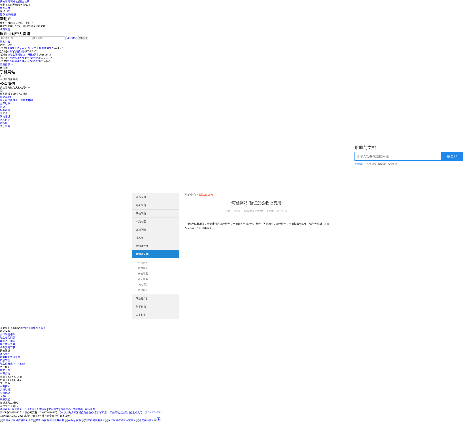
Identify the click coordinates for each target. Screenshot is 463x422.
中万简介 (5, 386)
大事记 (4, 396)
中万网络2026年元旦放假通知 (23, 61)
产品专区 (141, 221)
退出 (9, 11)
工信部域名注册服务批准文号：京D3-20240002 (136, 412)
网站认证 (5, 119)
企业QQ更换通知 (16, 51)
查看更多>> (6, 64)
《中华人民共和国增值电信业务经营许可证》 (83, 412)
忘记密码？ (71, 38)
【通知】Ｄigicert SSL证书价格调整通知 (29, 48)
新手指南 (141, 306)
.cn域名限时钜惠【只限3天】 (23, 54)
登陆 (21, 1)
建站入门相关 (7, 341)
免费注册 (11, 14)
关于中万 (5, 126)
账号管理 (5, 354)
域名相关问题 (7, 337)
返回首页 (5, 8)
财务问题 (141, 205)
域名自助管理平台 (10, 357)
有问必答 (40, 328)
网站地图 (90, 409)
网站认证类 (142, 254)
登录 (2, 14)
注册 (26, 1)
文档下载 (141, 229)
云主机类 (141, 315)
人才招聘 (41, 409)
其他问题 (141, 213)
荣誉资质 (5, 389)
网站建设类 (142, 246)
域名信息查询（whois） (13, 363)
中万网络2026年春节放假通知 (23, 58)
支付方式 (53, 409)
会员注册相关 (7, 334)
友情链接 (78, 409)
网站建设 (5, 116)
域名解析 (392, 164)
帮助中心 (13, 1)
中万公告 (5, 373)
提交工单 (5, 370)
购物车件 (5, 97)
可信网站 (371, 164)
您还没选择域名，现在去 (16, 100)
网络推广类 (142, 298)
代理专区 (29, 409)
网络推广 (5, 123)
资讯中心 (66, 409)
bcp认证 (142, 284)
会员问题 (141, 197)
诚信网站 (143, 268)
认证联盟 (143, 279)
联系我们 (5, 399)
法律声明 (5, 409)
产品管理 (5, 360)
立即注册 (28, 328)
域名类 (139, 237)
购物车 (4, 1)
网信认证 (143, 290)
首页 (2, 106)
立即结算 (5, 103)
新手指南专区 (7, 344)
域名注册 (5, 110)
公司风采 (5, 393)
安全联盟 (143, 273)
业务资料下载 (7, 347)
